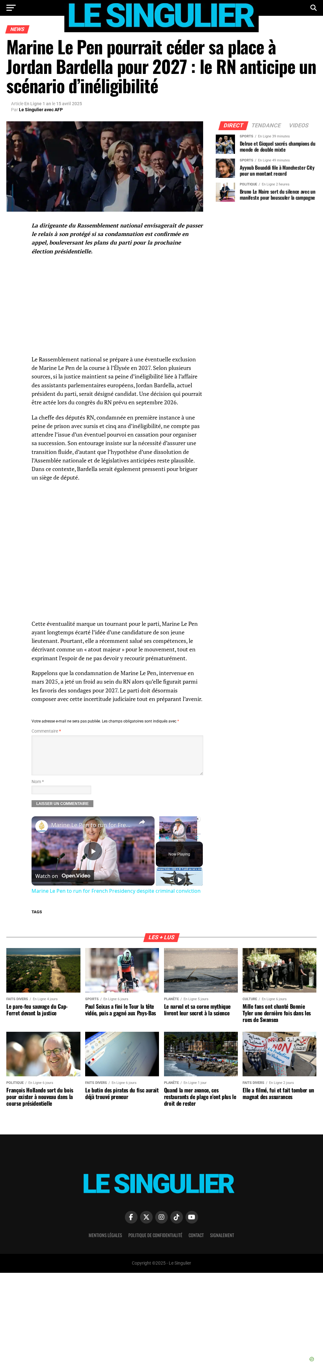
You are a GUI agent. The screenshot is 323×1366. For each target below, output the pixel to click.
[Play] (159, 838)
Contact (196, 1235)
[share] (142, 822)
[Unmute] (167, 838)
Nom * (38, 781)
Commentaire (46, 731)
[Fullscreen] (197, 838)
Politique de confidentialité (155, 1235)
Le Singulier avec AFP (41, 109)
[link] (41, 826)
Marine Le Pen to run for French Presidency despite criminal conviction (92, 825)
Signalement (222, 1235)
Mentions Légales (105, 1235)
